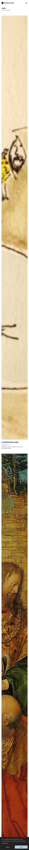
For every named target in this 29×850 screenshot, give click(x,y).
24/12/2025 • (4, 445)
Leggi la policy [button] (5, 843)
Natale (9, 445)
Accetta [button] (21, 847)
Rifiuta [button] (7, 847)
